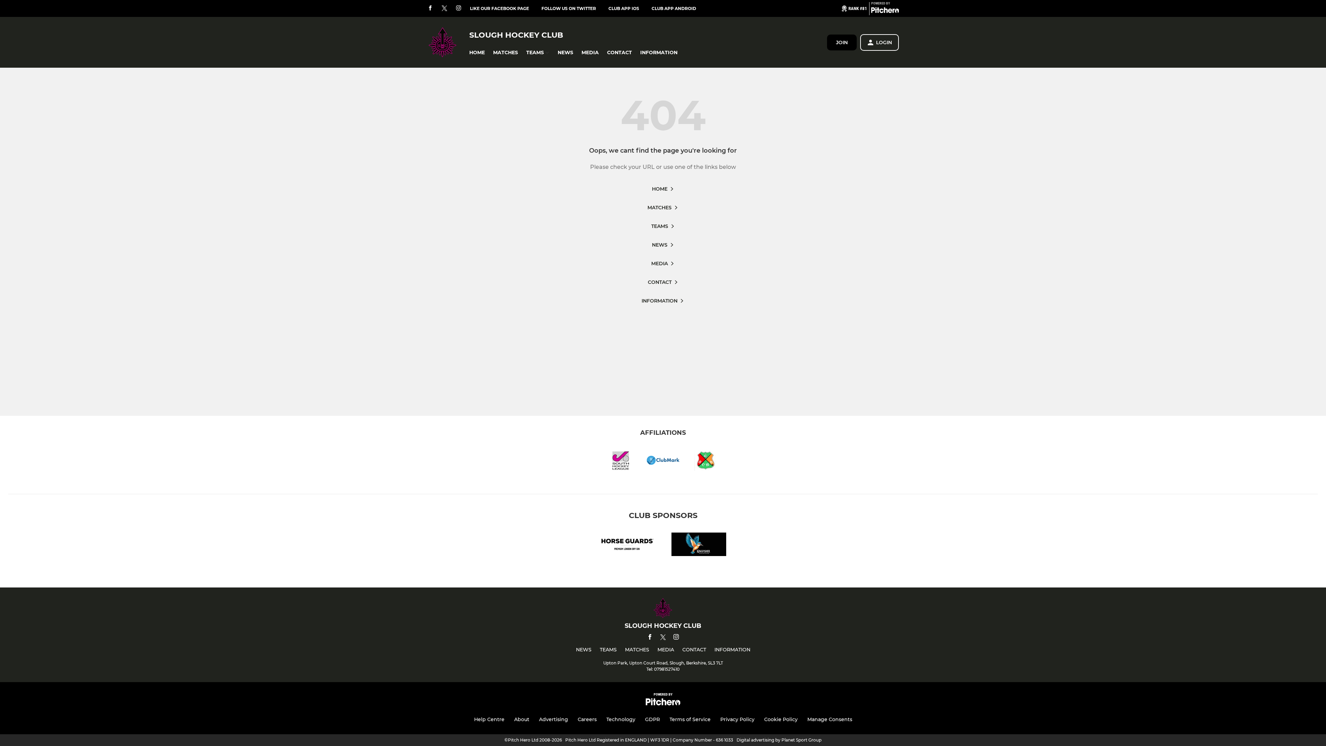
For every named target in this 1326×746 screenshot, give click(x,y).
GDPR (652, 719)
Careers (587, 719)
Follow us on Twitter (568, 8)
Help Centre (489, 719)
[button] (477, 52)
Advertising (553, 719)
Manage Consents (829, 719)
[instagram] (458, 8)
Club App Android (674, 8)
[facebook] (430, 8)
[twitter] (444, 8)
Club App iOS (623, 8)
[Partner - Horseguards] (627, 545)
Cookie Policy (781, 719)
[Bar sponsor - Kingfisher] (699, 545)
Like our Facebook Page (499, 8)
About (521, 719)
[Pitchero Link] (885, 11)
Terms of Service (690, 719)
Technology (620, 719)
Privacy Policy (737, 719)
